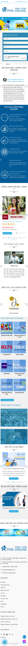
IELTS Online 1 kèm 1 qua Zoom (12, 221)
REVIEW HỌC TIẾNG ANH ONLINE (14, 69)
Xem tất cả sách (6, 400)
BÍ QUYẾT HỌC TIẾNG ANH (14, 486)
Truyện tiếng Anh (19, 392)
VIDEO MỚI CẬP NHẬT (11, 405)
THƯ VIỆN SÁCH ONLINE (12, 318)
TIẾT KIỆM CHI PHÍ (14, 149)
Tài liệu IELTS (6, 354)
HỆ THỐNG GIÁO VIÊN (14, 244)
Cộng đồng (3, 604)
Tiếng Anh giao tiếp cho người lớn (9, 619)
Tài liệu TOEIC (20, 354)
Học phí (3, 593)
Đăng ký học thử (5, 590)
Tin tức (2, 606)
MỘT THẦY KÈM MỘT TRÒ (16, 126)
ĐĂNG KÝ (8, 64)
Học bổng (3, 595)
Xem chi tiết (6, 233)
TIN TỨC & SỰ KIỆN (14, 447)
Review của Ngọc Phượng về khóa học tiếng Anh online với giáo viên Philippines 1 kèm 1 (15, 81)
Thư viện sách (4, 598)
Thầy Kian (14, 266)
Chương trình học (5, 585)
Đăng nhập (5, 1)
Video (2, 601)
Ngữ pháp (6, 373)
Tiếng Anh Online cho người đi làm (9, 624)
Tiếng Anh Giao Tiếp (6, 335)
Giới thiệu (3, 582)
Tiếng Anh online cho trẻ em (8, 616)
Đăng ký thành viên (22, 1)
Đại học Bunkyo (14, 313)
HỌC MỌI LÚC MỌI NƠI (15, 137)
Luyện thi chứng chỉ (5, 621)
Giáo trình (3, 587)
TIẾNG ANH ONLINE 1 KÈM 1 (14, 188)
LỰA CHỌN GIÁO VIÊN (15, 160)
